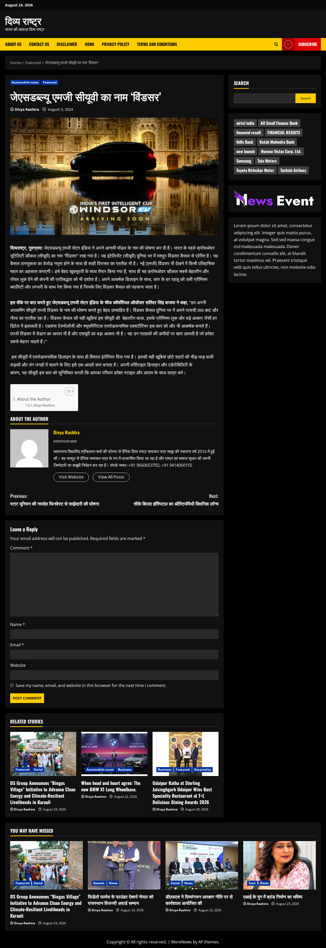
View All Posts (111, 477)
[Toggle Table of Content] (67, 391)
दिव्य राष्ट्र (23, 20)
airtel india (245, 123)
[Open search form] (276, 44)
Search (241, 83)
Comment (21, 548)
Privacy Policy (115, 44)
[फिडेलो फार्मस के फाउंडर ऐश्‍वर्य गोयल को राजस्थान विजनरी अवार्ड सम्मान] (124, 865)
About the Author (34, 399)
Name (17, 624)
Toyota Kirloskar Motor (255, 170)
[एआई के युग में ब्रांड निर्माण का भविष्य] (279, 865)
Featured (50, 82)
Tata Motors (267, 161)
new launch (245, 151)
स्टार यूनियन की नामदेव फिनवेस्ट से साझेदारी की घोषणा (54, 500)
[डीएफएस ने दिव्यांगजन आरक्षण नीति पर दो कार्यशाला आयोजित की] (202, 865)
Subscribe (307, 44)
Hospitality (202, 769)
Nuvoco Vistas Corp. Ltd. (281, 151)
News (113, 883)
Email (17, 645)
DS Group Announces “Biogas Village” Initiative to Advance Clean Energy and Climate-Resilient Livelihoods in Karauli (42, 793)
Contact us (39, 44)
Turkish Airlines (293, 170)
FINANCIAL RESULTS (283, 132)
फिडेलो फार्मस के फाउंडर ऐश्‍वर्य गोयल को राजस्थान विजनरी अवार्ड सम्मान (120, 899)
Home (89, 44)
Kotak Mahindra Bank (277, 142)
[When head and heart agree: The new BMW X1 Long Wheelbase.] (114, 754)
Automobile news (25, 82)
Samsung (243, 161)
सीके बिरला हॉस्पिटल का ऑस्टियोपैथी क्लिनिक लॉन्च (176, 500)
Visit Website (71, 477)
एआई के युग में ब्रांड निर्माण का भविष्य (272, 896)
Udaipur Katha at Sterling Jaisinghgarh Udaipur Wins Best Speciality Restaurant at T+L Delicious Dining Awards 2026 (182, 793)
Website (18, 665)
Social (38, 769)
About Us (13, 44)
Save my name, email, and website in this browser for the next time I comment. (91, 685)
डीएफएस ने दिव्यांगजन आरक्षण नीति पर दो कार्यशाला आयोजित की (199, 899)
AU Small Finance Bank (279, 123)
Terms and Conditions (157, 44)
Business (125, 769)
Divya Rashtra (27, 109)
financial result (248, 132)
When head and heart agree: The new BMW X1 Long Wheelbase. (110, 786)
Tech (252, 883)
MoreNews (181, 942)
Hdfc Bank (244, 142)
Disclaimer (67, 44)
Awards (99, 883)
